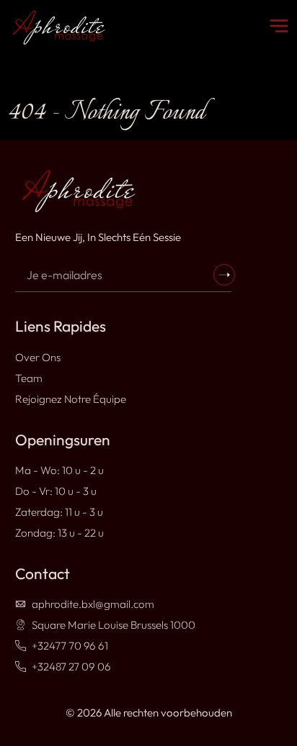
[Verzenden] (224, 274)
